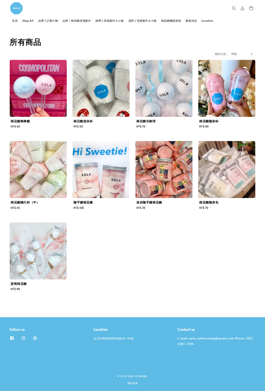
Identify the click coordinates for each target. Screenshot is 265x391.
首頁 (15, 20)
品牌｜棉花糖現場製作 (76, 20)
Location (207, 20)
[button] (234, 8)
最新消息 (191, 20)
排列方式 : (221, 54)
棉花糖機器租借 (171, 20)
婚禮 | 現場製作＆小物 (109, 20)
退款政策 (132, 383)
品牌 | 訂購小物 (48, 20)
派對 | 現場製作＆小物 (142, 20)
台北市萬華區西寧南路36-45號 (114, 338)
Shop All (28, 20)
